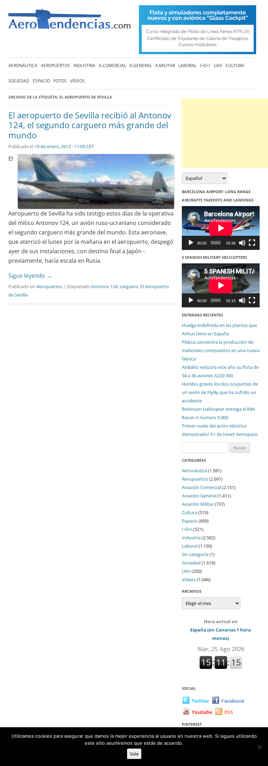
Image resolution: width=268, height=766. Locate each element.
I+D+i (205, 65)
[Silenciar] (242, 242)
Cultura (234, 65)
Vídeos (77, 81)
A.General (140, 65)
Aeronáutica (22, 65)
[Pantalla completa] (251, 242)
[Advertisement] (225, 133)
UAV (218, 65)
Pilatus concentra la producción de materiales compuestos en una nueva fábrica (221, 350)
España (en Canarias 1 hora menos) (220, 629)
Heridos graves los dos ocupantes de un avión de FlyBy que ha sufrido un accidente (220, 392)
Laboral (187, 65)
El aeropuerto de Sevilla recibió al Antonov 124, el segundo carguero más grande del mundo (89, 125)
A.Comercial (112, 65)
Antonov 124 (104, 286)
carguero (129, 286)
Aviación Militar (198, 504)
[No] (259, 746)
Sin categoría (195, 554)
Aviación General (199, 496)
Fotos (60, 81)
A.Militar (165, 65)
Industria (84, 65)
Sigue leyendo (30, 275)
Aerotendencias (69, 22)
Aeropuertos (55, 65)
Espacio (41, 81)
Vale (134, 754)
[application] (221, 228)
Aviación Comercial (201, 487)
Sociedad (18, 81)
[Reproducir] (190, 242)
